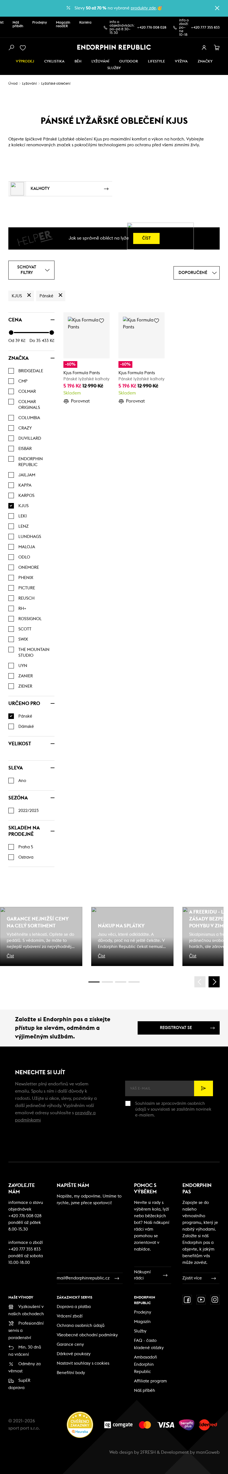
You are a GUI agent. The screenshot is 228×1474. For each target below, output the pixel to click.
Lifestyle (156, 61)
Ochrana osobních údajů (81, 1326)
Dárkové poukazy (74, 1354)
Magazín (142, 1322)
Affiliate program (150, 1381)
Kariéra (85, 22)
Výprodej (25, 61)
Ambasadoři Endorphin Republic (145, 1364)
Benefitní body (71, 1373)
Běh (78, 61)
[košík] (216, 47)
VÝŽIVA (181, 61)
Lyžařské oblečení (55, 83)
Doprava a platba (74, 1307)
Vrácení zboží (70, 1316)
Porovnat (80, 401)
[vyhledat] (11, 47)
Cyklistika (54, 61)
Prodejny (39, 22)
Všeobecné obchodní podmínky (87, 1335)
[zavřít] (217, 8)
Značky (205, 61)
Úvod (13, 83)
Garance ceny (70, 1344)
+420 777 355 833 (205, 27)
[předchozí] (199, 981)
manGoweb (208, 1452)
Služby (140, 1331)
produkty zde (143, 8)
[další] (214, 981)
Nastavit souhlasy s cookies (83, 1363)
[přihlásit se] (204, 47)
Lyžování (100, 61)
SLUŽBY (114, 68)
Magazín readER (63, 24)
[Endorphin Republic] (114, 47)
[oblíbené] (23, 47)
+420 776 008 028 (151, 27)
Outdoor (128, 61)
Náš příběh (18, 24)
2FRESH (148, 1452)
